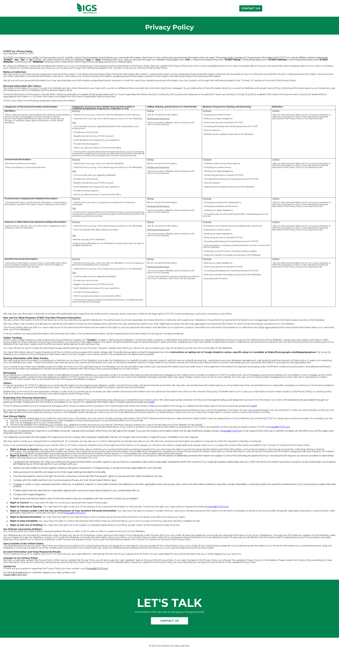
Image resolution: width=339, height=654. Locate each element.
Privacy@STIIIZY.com (279, 427)
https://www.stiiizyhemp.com (208, 59)
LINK (151, 402)
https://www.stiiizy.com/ (306, 59)
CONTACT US (250, 8)
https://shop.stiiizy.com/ (255, 59)
